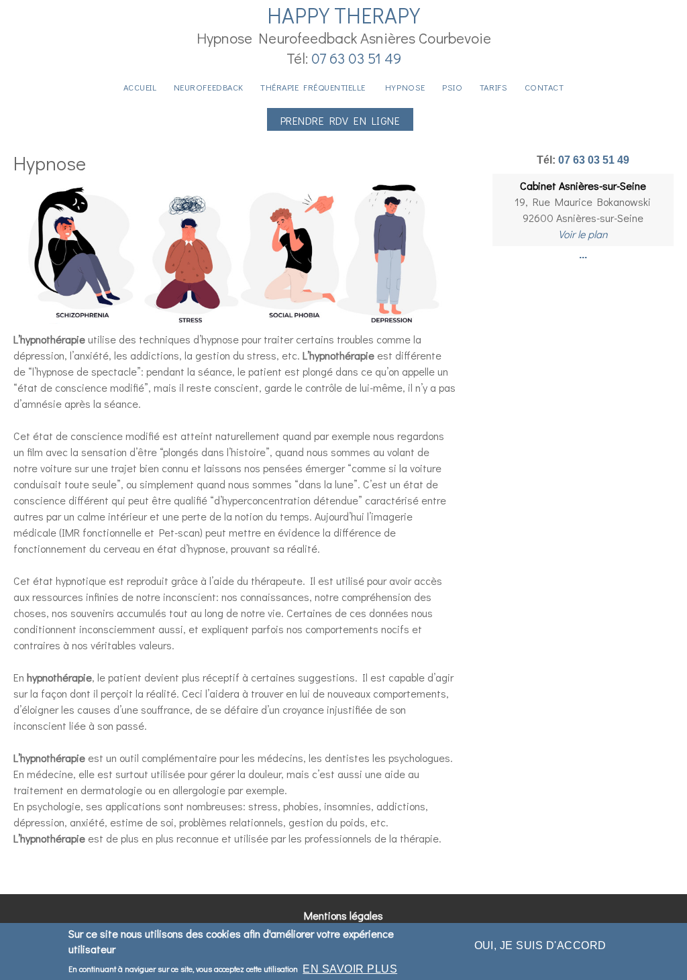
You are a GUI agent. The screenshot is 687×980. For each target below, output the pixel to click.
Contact (544, 87)
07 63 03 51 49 (356, 58)
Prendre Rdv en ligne (340, 120)
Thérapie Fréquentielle (314, 87)
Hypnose (405, 87)
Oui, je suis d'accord (540, 945)
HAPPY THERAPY (343, 15)
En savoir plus (350, 969)
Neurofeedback (209, 87)
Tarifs (493, 87)
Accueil (140, 87)
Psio (452, 87)
